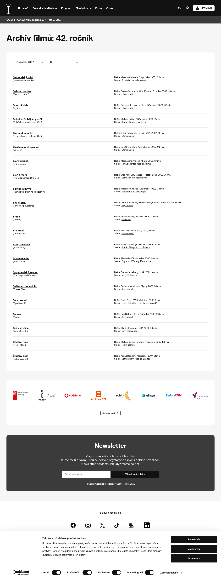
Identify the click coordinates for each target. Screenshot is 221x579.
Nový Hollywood (130, 275)
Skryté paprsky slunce (26, 146)
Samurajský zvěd (23, 77)
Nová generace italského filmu (136, 163)
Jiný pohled (127, 205)
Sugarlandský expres (25, 272)
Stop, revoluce (21, 244)
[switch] (87, 572)
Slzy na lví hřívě (22, 188)
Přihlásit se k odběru (135, 474)
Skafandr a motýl (23, 133)
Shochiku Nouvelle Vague (134, 80)
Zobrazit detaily (169, 572)
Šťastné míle (20, 341)
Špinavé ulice (21, 328)
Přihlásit (207, 8)
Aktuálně (22, 8)
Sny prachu (19, 202)
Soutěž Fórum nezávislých (134, 122)
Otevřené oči (128, 136)
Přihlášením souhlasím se (110, 484)
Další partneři (108, 413)
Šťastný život (20, 355)
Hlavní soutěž (128, 94)
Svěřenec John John (25, 286)
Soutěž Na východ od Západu (136, 247)
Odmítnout (194, 558)
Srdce (16, 216)
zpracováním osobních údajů (122, 484)
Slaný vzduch (20, 160)
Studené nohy (21, 258)
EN (179, 8)
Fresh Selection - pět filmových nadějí (140, 303)
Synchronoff (20, 300)
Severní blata (20, 105)
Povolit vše (194, 539)
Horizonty (126, 219)
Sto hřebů (18, 230)
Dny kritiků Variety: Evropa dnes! (137, 261)
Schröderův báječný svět (27, 119)
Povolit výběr (194, 549)
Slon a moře (20, 174)
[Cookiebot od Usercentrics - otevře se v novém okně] (21, 572)
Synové (17, 314)
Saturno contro (22, 91)
